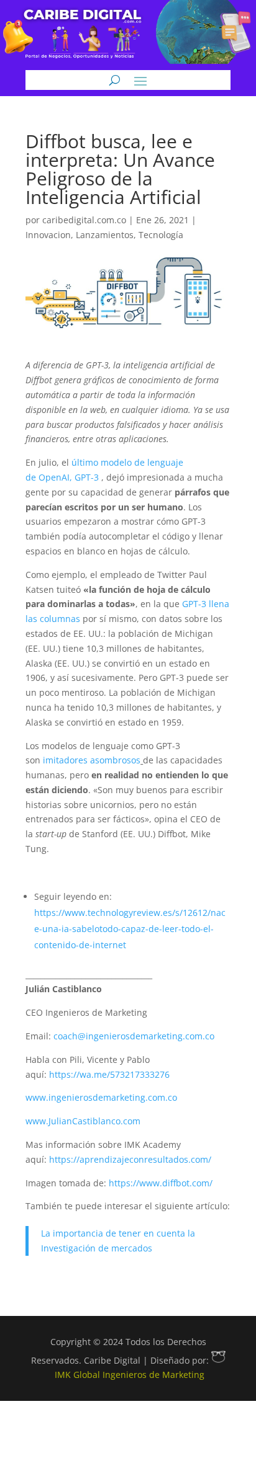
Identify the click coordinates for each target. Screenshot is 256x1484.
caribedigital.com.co (84, 220)
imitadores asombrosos (91, 760)
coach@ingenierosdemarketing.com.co (133, 1036)
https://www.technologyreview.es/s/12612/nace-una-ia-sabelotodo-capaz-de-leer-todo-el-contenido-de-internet (130, 929)
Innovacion (48, 235)
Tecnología (161, 235)
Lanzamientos (105, 235)
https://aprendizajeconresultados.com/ (130, 1159)
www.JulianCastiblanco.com (82, 1121)
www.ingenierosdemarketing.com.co (101, 1097)
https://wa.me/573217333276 (109, 1074)
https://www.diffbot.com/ (161, 1183)
